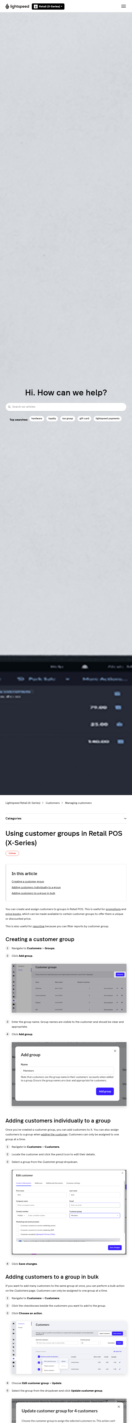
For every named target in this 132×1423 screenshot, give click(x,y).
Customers (53, 803)
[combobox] (66, 407)
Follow (12, 853)
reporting (39, 926)
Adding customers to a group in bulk (33, 893)
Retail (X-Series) (49, 6)
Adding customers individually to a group (36, 887)
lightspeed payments (107, 418)
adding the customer (54, 1134)
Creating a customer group (28, 881)
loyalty (52, 418)
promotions (113, 909)
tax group (67, 418)
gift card (84, 418)
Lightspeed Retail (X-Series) (23, 803)
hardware (36, 418)
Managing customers (78, 803)
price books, (13, 914)
